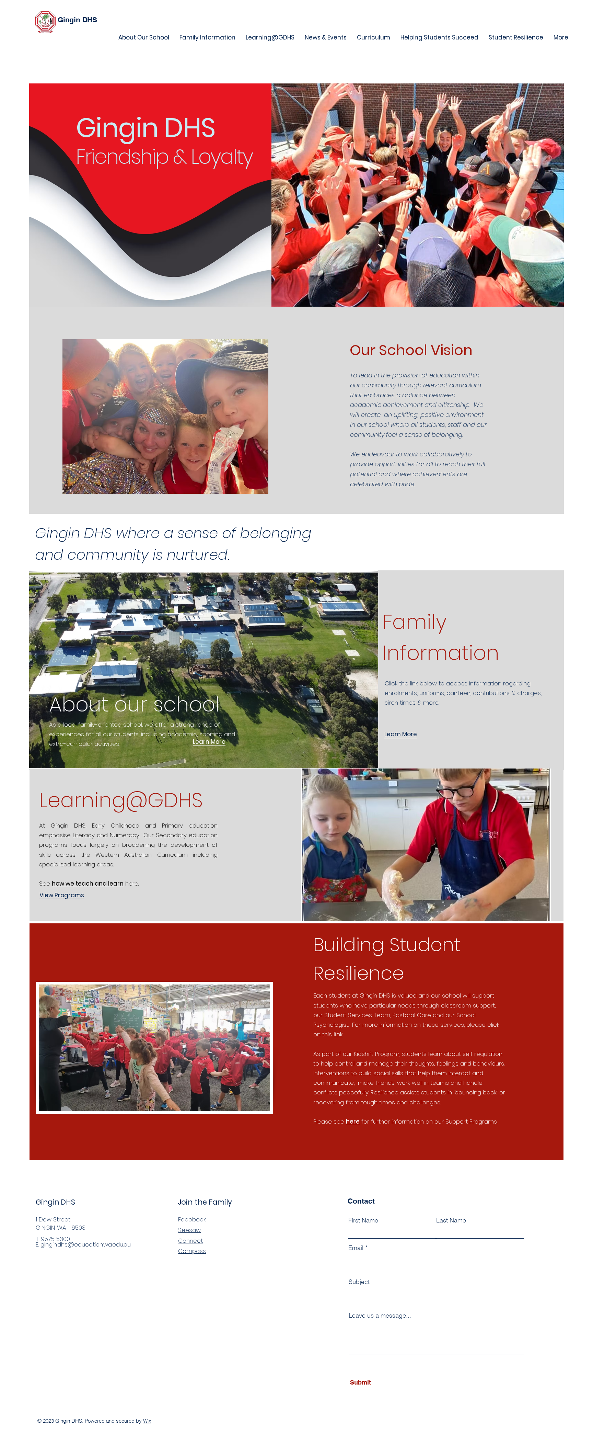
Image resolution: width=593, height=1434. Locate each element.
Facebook (192, 1219)
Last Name (451, 1220)
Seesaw (189, 1230)
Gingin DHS (77, 19)
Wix (147, 1421)
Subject (359, 1282)
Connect (190, 1241)
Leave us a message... (380, 1315)
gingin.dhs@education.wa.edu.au (85, 1244)
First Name (363, 1220)
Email (355, 1248)
